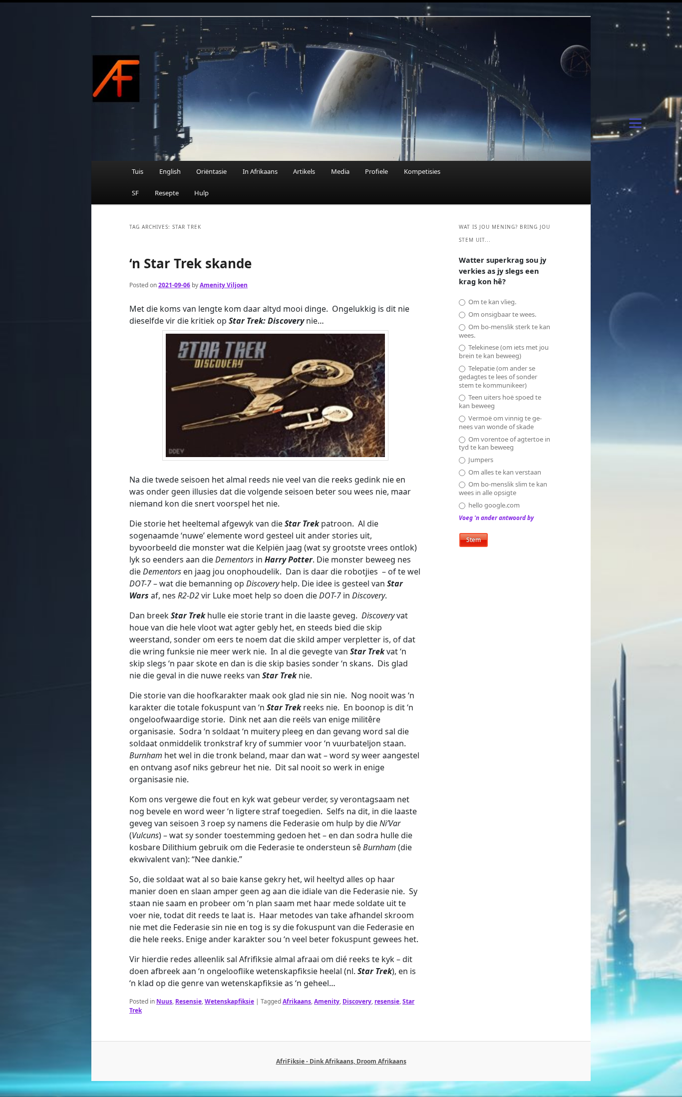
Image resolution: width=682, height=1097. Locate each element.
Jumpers (480, 460)
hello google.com (493, 505)
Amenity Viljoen (224, 285)
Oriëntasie (211, 171)
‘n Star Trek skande (190, 263)
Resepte (167, 192)
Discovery (356, 1001)
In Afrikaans (260, 171)
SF (135, 192)
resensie (386, 1001)
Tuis (137, 171)
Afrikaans (297, 1001)
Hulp (201, 192)
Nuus (164, 1001)
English (170, 171)
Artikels (304, 171)
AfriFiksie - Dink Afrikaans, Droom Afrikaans (341, 1061)
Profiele (376, 171)
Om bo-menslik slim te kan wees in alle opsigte (503, 488)
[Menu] (635, 122)
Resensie (188, 1001)
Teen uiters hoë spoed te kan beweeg (500, 401)
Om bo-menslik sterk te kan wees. (504, 331)
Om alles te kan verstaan (504, 472)
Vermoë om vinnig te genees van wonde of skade (500, 422)
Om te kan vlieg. (491, 302)
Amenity (327, 1001)
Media (340, 171)
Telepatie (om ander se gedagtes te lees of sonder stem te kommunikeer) (498, 377)
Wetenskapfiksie (229, 1001)
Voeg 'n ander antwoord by (496, 518)
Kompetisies (422, 171)
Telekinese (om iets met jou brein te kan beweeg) (504, 351)
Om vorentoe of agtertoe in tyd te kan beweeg (504, 443)
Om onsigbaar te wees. (501, 314)
